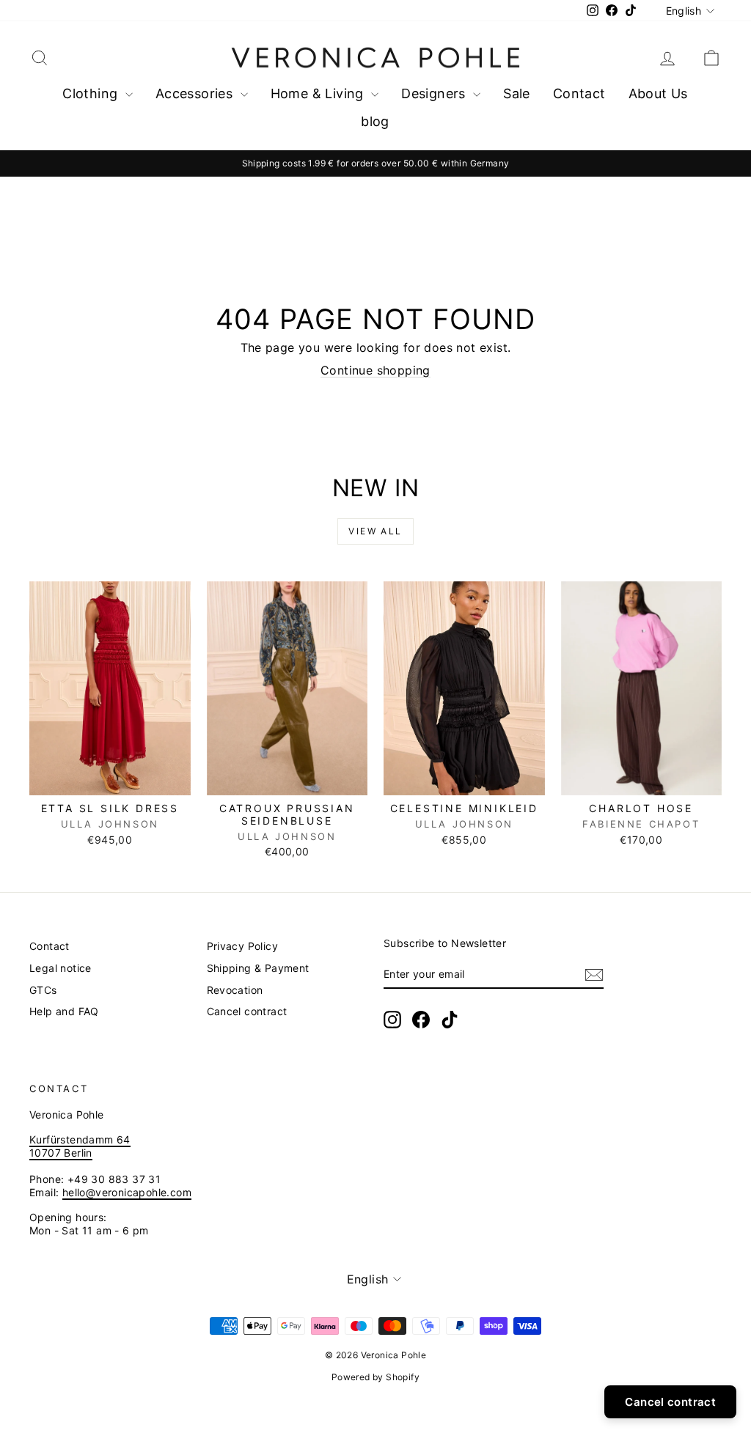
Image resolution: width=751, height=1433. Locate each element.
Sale (516, 93)
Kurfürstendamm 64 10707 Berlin (80, 1146)
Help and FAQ (64, 1011)
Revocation (235, 990)
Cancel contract (247, 1011)
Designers (435, 93)
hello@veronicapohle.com (126, 1192)
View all (375, 531)
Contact (579, 93)
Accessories (196, 93)
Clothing (92, 93)
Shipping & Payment (258, 968)
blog (375, 121)
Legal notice (60, 968)
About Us (658, 93)
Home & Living (319, 93)
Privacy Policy (243, 946)
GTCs (43, 990)
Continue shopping (375, 370)
